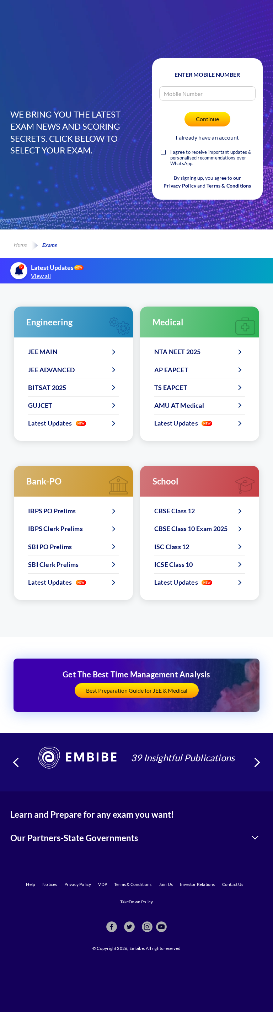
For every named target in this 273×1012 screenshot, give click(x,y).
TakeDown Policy (136, 901)
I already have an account (207, 137)
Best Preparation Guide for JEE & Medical (136, 690)
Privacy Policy (180, 186)
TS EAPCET (170, 387)
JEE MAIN (43, 352)
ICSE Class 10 (173, 564)
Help (30, 884)
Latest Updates (50, 423)
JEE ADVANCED (51, 370)
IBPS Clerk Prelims (55, 528)
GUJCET (40, 405)
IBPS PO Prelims (52, 511)
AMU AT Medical (179, 405)
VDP (102, 884)
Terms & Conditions (229, 186)
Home (20, 245)
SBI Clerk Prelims (53, 564)
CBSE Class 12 (174, 511)
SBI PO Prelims (50, 547)
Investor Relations (197, 884)
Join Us (166, 884)
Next (257, 762)
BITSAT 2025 (47, 387)
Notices (49, 884)
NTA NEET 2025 (177, 352)
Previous (15, 762)
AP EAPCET (171, 370)
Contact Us (232, 884)
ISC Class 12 (171, 547)
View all (41, 275)
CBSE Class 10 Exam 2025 (191, 528)
